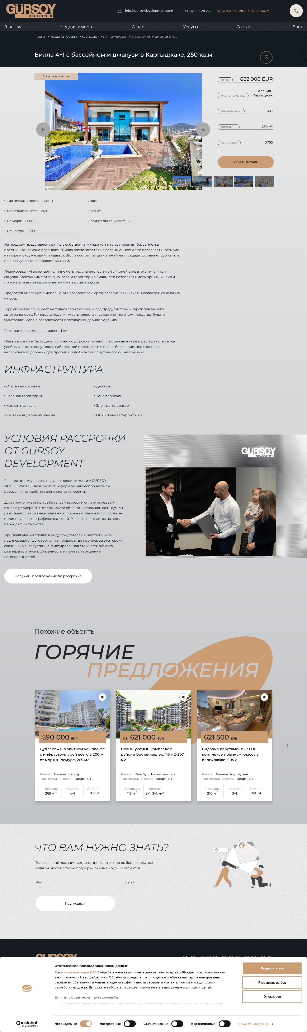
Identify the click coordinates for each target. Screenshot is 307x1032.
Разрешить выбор (272, 982)
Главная (13, 26)
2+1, (148, 793)
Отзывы (245, 26)
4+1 (72, 793)
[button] (43, 129)
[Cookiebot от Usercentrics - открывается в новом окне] (27, 1024)
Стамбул (142, 774)
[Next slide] (287, 746)
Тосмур (74, 774)
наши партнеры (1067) (81, 972)
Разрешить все (272, 968)
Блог (297, 26)
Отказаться (272, 996)
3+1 (234, 793)
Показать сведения (253, 1024)
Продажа (57, 36)
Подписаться (75, 903)
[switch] (130, 1023)
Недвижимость (76, 26)
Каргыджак (90, 36)
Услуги (190, 26)
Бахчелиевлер (163, 774)
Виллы (108, 36)
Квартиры (83, 779)
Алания (73, 36)
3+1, (155, 793)
